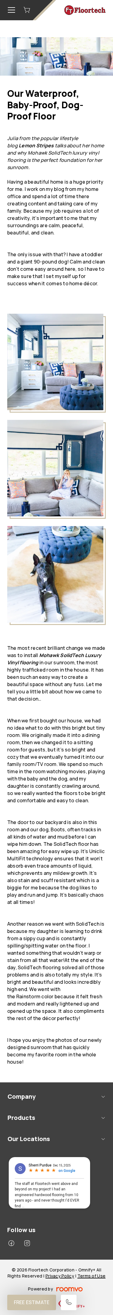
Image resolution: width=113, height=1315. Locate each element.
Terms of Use (91, 1276)
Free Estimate (31, 1302)
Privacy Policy (60, 1276)
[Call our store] (69, 1302)
